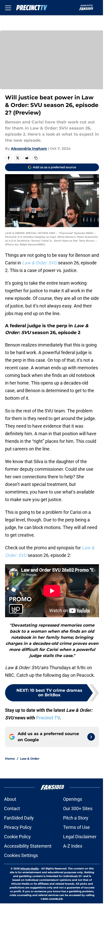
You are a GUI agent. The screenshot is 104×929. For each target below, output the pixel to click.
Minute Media (29, 868)
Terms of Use (76, 827)
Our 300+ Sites (77, 808)
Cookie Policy (17, 836)
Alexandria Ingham (29, 148)
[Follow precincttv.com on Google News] (91, 737)
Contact (12, 808)
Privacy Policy (18, 827)
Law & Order (29, 758)
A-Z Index (72, 846)
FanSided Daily (19, 818)
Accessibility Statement (27, 846)
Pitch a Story (75, 818)
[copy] (35, 157)
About (10, 799)
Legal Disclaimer (79, 836)
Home (10, 758)
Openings (72, 799)
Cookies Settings (21, 855)
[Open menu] (8, 8)
